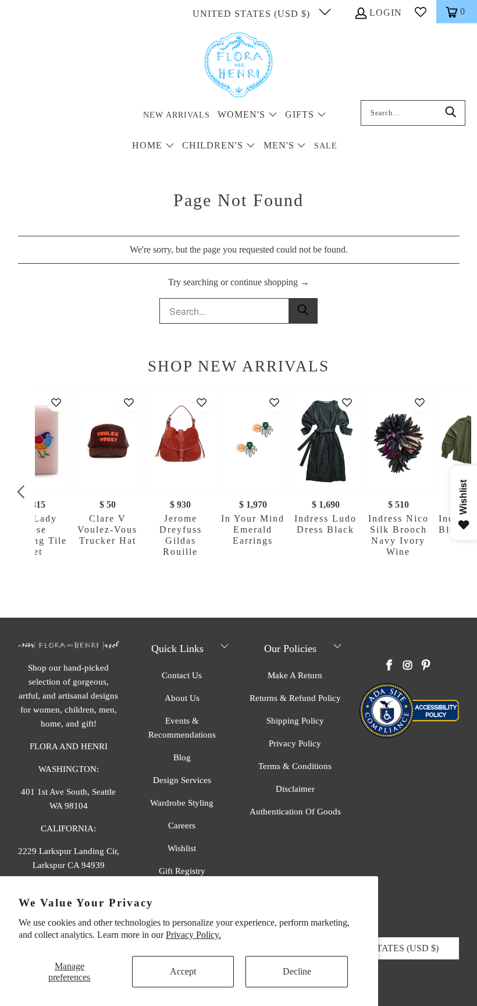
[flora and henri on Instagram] (408, 666)
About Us (182, 698)
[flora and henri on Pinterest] (426, 666)
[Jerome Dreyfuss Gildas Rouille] (180, 440)
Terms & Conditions (295, 766)
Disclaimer (295, 789)
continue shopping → (269, 282)
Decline (297, 971)
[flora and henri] (238, 65)
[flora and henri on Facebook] (390, 666)
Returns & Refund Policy (295, 698)
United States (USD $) (253, 14)
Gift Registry (182, 871)
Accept (183, 971)
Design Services (182, 780)
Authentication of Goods (295, 811)
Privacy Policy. (193, 935)
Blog (182, 757)
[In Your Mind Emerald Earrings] (252, 440)
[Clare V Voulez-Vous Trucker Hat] (107, 440)
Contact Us (182, 675)
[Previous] (22, 492)
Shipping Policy (295, 720)
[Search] (450, 113)
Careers (181, 825)
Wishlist (182, 848)
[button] (247, 115)
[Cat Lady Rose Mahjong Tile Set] (35, 440)
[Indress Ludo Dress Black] (325, 440)
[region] (241, 492)
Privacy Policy (295, 743)
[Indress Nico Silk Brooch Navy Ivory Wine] (398, 440)
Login (385, 12)
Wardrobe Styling (181, 802)
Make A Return (295, 675)
